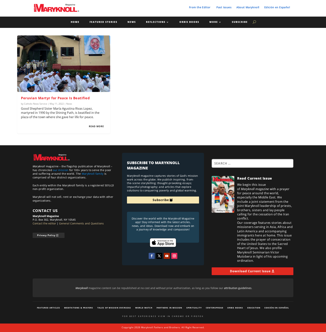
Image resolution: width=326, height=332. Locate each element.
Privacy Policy (46, 235)
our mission (60, 170)
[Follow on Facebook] (152, 256)
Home (75, 22)
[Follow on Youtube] (167, 256)
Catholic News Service (35, 103)
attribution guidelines (237, 288)
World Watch (143, 307)
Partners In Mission (169, 307)
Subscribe (240, 22)
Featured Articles (48, 307)
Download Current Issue (250, 271)
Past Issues (223, 7)
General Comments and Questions (81, 223)
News (132, 22)
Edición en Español (277, 7)
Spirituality (194, 307)
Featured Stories (103, 22)
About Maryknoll (247, 7)
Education (254, 307)
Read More (96, 126)
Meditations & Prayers (78, 307)
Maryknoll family (93, 173)
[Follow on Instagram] (174, 256)
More (213, 22)
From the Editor (200, 7)
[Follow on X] (159, 256)
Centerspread (214, 307)
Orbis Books (189, 22)
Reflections (155, 22)
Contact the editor (44, 223)
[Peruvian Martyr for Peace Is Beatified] (63, 63)
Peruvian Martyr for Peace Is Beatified (55, 98)
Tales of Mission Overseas (114, 307)
